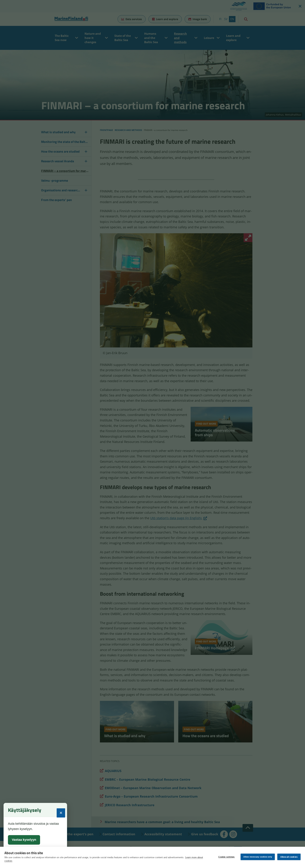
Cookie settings (226, 857)
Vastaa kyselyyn (24, 839)
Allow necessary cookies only (257, 857)
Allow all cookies (289, 857)
